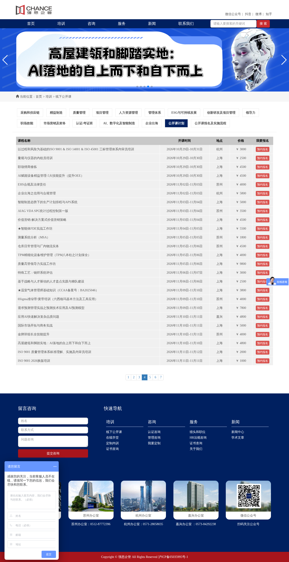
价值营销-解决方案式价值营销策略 (42, 219)
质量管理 (79, 112)
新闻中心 (237, 432)
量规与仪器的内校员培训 (35, 158)
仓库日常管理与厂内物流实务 (38, 246)
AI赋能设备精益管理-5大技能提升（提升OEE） (51, 175)
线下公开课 (114, 432)
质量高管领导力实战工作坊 (37, 264)
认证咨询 (154, 432)
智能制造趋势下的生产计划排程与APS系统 (47, 202)
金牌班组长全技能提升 (33, 334)
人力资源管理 (128, 112)
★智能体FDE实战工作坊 (35, 228)
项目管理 (102, 112)
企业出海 (151, 123)
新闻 (152, 23)
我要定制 (154, 443)
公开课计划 (176, 123)
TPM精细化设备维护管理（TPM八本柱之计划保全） (54, 255)
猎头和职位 (197, 432)
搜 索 (263, 23)
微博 (258, 14)
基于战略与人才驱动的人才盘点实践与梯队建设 (51, 281)
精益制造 (56, 112)
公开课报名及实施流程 (210, 123)
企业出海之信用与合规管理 (37, 193)
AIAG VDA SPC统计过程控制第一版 (43, 211)
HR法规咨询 (198, 437)
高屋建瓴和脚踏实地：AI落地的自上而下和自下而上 (54, 343)
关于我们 (196, 449)
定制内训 (112, 443)
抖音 (248, 14)
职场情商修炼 (27, 167)
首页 (31, 23)
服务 (122, 23)
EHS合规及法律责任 (32, 184)
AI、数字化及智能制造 (119, 123)
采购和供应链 (30, 112)
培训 (61, 23)
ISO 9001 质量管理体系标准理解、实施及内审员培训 (54, 352)
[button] (5, 60)
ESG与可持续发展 (184, 112)
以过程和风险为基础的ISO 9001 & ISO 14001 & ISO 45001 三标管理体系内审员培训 (76, 149)
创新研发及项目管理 (221, 112)
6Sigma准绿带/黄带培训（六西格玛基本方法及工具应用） (58, 299)
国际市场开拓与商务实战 (35, 325)
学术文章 (237, 437)
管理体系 (154, 112)
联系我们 (186, 23)
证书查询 (112, 449)
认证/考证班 (84, 123)
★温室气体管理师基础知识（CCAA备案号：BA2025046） (58, 290)
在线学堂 (112, 437)
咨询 (91, 23)
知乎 (269, 14)
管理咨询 (154, 437)
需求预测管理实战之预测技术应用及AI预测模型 (51, 308)
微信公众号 (233, 14)
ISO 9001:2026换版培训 (34, 360)
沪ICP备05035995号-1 (173, 557)
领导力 (250, 112)
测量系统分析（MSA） (34, 237)
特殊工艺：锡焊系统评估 (35, 272)
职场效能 (27, 123)
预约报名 (262, 149)
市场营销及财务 (55, 123)
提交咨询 (53, 453)
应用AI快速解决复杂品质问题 (38, 316)
